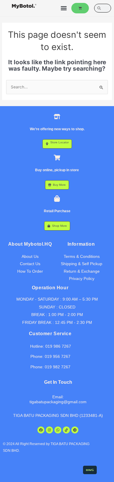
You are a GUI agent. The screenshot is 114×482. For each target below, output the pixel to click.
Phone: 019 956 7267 (50, 356)
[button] (63, 8)
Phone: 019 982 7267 (50, 367)
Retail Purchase (57, 211)
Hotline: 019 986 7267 (50, 346)
